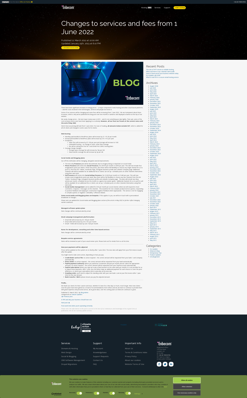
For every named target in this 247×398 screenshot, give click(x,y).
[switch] (96, 393)
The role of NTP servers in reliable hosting (160, 69)
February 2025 (154, 121)
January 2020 (154, 205)
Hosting (144, 8)
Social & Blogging (68, 356)
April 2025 (153, 117)
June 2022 (153, 180)
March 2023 (154, 165)
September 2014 (155, 221)
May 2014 (153, 223)
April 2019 (153, 207)
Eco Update (154, 249)
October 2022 (154, 173)
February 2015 (154, 213)
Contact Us (98, 360)
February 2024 (154, 144)
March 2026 (154, 96)
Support (167, 8)
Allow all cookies (187, 380)
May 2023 (153, 161)
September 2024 (155, 130)
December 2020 (155, 200)
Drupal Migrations (69, 364)
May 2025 (153, 115)
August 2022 (154, 177)
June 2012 (153, 238)
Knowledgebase (100, 352)
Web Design (66, 352)
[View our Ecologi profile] (81, 327)
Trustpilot (123, 325)
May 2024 (153, 138)
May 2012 (153, 240)
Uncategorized (154, 257)
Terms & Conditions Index (136, 352)
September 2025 (155, 107)
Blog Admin (84, 292)
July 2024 (153, 134)
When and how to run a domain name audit (160, 71)
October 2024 (154, 128)
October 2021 (154, 196)
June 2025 (153, 113)
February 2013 (154, 234)
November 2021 (155, 194)
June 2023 (153, 159)
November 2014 (155, 219)
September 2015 (155, 209)
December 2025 (155, 101)
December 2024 (155, 125)
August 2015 (154, 211)
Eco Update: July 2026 (153, 75)
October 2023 (154, 151)
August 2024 (154, 132)
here (165, 387)
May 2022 (153, 182)
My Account (98, 348)
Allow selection (187, 386)
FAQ (95, 364)
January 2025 (154, 123)
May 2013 (153, 231)
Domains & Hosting (69, 348)
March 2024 (154, 142)
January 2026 (154, 99)
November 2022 (155, 171)
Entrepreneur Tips (156, 253)
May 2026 (153, 92)
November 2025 (155, 103)
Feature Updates (76, 294)
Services (157, 8)
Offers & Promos (25, 2)
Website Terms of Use (134, 364)
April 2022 (153, 184)
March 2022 (154, 186)
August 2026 (154, 86)
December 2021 (155, 192)
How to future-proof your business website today (162, 73)
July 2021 (153, 198)
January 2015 (154, 215)
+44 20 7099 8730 (240, 2)
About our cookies (133, 360)
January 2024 (154, 146)
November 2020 (155, 202)
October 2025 (154, 105)
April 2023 (153, 163)
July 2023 (153, 157)
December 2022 (155, 169)
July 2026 (153, 88)
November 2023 (155, 150)
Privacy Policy (131, 356)
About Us (129, 348)
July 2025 (153, 111)
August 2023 (154, 155)
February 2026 (154, 98)
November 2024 (155, 126)
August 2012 (154, 236)
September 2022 (155, 175)
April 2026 (153, 94)
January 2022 (154, 190)
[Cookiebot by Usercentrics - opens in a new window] (56, 394)
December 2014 (155, 217)
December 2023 (155, 148)
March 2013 (154, 232)
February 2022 (154, 188)
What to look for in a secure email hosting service (162, 77)
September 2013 (155, 229)
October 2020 (154, 204)
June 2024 (153, 136)
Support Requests (101, 356)
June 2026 (153, 90)
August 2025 (154, 109)
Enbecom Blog (155, 251)
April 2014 (153, 225)
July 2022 (153, 178)
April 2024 (153, 140)
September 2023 (155, 153)
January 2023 (154, 167)
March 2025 (154, 119)
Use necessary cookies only (187, 393)
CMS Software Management (73, 360)
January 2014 (154, 227)
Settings (137, 394)
